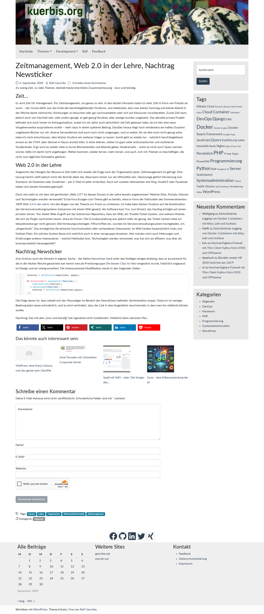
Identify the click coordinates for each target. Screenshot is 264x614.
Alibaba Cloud (205, 106)
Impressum (186, 563)
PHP (218, 153)
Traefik (200, 186)
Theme (238, 181)
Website (21, 468)
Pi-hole (227, 154)
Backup (227, 107)
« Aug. (21, 601)
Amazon (219, 107)
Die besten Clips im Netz (121, 263)
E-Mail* (20, 456)
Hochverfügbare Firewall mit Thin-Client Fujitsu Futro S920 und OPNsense (223, 248)
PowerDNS (203, 161)
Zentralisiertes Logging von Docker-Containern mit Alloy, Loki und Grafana (222, 218)
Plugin (235, 154)
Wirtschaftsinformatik (74, 514)
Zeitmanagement (96, 514)
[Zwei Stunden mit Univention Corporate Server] (80, 348)
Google (226, 134)
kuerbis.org (55, 11)
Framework (214, 134)
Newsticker (98, 258)
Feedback (99, 51)
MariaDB (202, 146)
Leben (41, 514)
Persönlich (204, 153)
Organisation (54, 514)
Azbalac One (66, 609)
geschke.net (102, 553)
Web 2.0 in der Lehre (36, 204)
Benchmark (236, 107)
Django (218, 119)
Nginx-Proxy (231, 146)
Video (199, 192)
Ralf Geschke (57, 83)
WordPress (211, 192)
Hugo (233, 135)
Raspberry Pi (223, 169)
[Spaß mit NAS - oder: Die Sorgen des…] (124, 358)
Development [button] (65, 51)
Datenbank (235, 113)
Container (221, 112)
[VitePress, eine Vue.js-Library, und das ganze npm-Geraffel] (37, 352)
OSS (239, 146)
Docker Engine (221, 128)
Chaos (199, 113)
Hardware (208, 311)
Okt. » (31, 601)
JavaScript (203, 140)
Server (235, 169)
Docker (204, 127)
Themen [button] (43, 51)
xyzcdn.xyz (102, 558)
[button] (28, 327)
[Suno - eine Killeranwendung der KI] (168, 358)
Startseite (26, 51)
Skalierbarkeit (204, 175)
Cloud (207, 112)
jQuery (31, 514)
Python (203, 168)
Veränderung (236, 186)
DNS (228, 119)
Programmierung (226, 161)
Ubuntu (210, 186)
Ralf (85, 51)
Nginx (221, 146)
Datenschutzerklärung (193, 558)
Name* (20, 445)
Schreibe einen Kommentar (89, 83)
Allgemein (39, 519)
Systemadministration (215, 180)
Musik (212, 146)
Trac (127, 209)
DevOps (204, 119)
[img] (113, 536)
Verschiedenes (222, 187)
